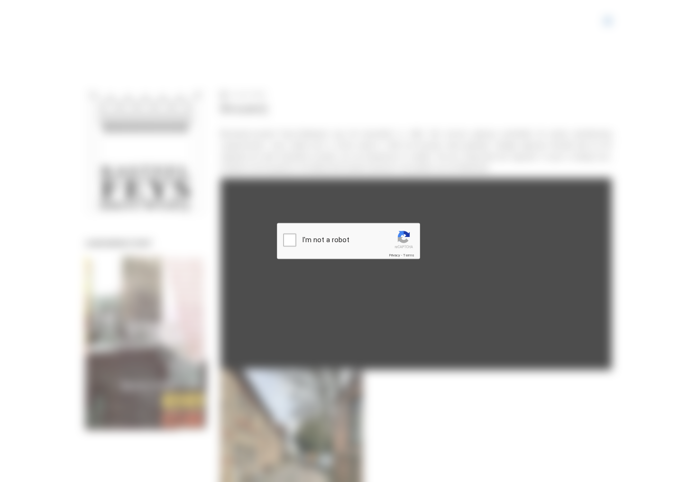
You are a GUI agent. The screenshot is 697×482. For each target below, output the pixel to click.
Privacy (394, 255)
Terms (408, 255)
